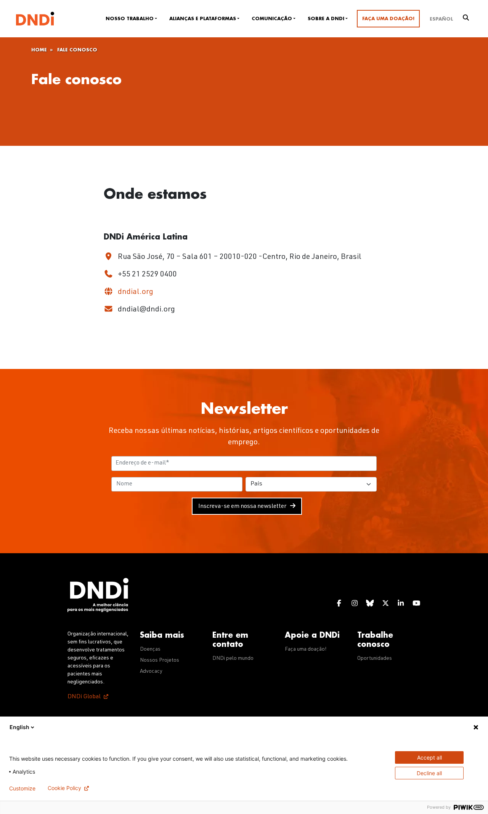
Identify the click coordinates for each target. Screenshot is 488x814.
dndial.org (134, 292)
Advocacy (151, 671)
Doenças (150, 649)
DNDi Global (84, 697)
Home (39, 50)
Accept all (429, 757)
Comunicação (272, 18)
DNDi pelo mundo (233, 658)
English (19, 727)
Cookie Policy (64, 788)
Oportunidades (374, 658)
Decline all (429, 773)
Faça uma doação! (388, 18)
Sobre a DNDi (326, 18)
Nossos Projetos (159, 660)
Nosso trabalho (130, 18)
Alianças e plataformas (202, 18)
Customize (22, 788)
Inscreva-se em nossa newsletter (242, 507)
